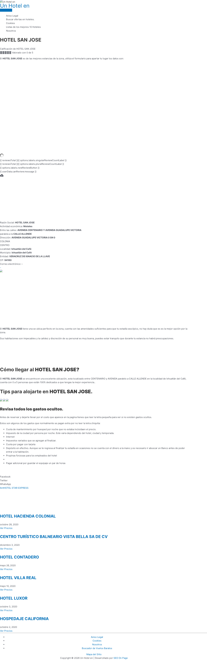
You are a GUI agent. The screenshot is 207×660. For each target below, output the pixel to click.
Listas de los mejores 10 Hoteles (23, 26)
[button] (94, 477)
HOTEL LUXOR (13, 598)
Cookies (10, 23)
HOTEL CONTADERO (19, 557)
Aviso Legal (12, 15)
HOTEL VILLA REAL (18, 577)
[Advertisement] (94, 199)
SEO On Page (121, 658)
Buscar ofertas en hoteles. (20, 19)
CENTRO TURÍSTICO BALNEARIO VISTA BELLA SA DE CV (54, 536)
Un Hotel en (14, 5)
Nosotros (11, 30)
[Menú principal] (6, 10)
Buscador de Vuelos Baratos (97, 648)
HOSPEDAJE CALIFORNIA (24, 618)
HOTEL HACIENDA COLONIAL (28, 516)
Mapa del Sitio (94, 654)
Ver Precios (6, 528)
